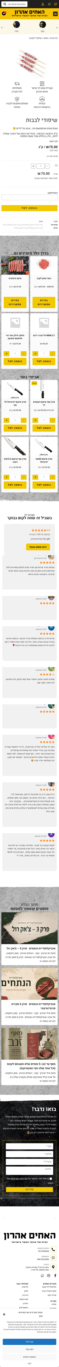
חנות (46, 38)
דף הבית (54, 38)
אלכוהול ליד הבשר (49, 1286)
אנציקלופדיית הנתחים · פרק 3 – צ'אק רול (31, 948)
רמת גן (25, 1303)
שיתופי (16, 228)
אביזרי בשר (51, 1295)
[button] (4, 1314)
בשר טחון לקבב (44, 278)
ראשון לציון (23, 1307)
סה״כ (56, 174)
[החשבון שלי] (42, 4)
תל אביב (25, 1286)
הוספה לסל (29, 208)
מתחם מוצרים (25, 224)
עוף (42, 31)
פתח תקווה (23, 1299)
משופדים (30, 228)
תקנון (29, 1363)
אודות (54, 1304)
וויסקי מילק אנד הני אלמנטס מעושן (15, 337)
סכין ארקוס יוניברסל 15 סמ (15, 403)
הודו (16, 31)
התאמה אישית (29, 1356)
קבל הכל (29, 1341)
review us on (42, 545)
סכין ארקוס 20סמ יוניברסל (44, 460)
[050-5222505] (49, 4)
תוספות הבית (7, 224)
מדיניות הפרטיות (19, 1178)
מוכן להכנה (38, 228)
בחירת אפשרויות (44, 302)
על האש (16, 224)
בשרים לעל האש (37, 224)
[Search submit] (4, 4)
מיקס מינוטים (15, 278)
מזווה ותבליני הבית (49, 1291)
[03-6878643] (56, 4)
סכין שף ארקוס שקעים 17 (44, 403)
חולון (26, 1291)
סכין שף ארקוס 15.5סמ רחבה (15, 460)
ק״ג (56, 165)
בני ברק (25, 1295)
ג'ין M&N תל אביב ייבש (44, 335)
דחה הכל (29, 1349)
